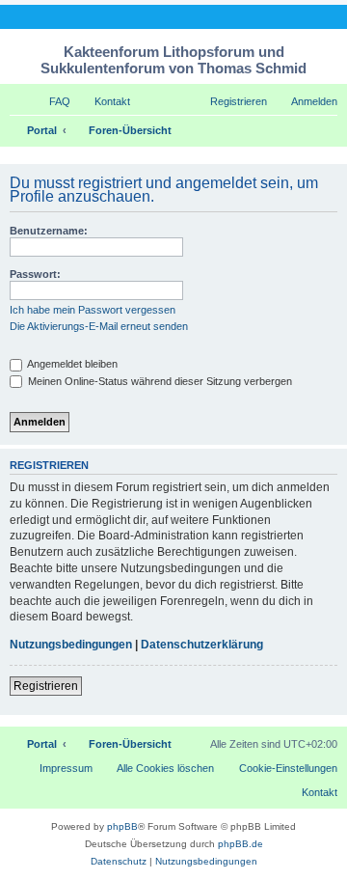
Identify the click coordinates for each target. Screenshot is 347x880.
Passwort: (35, 274)
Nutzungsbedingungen (71, 644)
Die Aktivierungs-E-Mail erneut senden (99, 326)
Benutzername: (49, 230)
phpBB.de (240, 844)
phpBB (122, 826)
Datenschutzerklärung (202, 644)
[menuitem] (51, 101)
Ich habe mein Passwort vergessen (92, 310)
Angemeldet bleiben (71, 364)
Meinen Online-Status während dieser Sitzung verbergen (158, 381)
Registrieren (45, 686)
